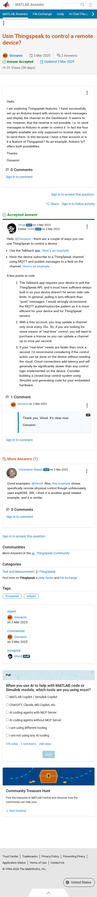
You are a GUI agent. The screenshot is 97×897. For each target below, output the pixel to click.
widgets (31, 596)
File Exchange (42, 14)
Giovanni (16, 56)
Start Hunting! (17, 810)
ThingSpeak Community (53, 553)
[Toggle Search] (82, 4)
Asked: (11, 611)
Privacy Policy (50, 856)
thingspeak (12, 596)
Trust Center (10, 856)
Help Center (46, 577)
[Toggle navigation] (3, 23)
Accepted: (14, 650)
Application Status (14, 862)
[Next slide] (89, 13)
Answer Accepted (19, 62)
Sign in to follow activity (78, 204)
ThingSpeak (47, 571)
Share (55, 204)
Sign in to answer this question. (73, 194)
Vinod (21, 225)
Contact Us (58, 862)
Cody (60, 14)
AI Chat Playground (82, 14)
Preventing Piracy (74, 856)
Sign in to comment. (20, 177)
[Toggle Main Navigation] (90, 4)
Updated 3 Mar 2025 (58, 62)
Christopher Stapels (31, 469)
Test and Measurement (18, 571)
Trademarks (30, 856)
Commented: (16, 631)
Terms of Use (38, 862)
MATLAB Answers (29, 5)
